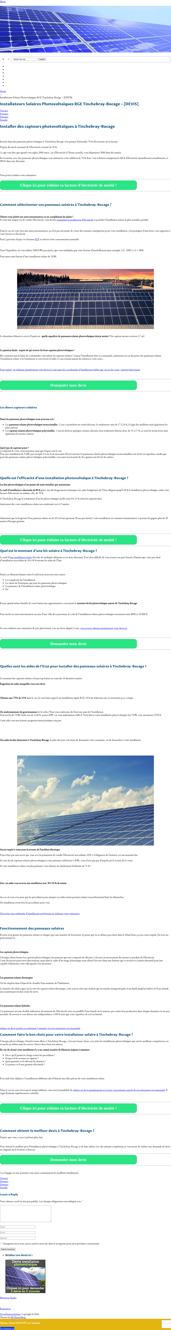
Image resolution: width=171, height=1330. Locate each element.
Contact (9, 85)
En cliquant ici (7, 1328)
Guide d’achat (12, 69)
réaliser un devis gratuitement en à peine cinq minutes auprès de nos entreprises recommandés (119, 1090)
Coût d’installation (15, 66)
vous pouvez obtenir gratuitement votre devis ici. (103, 628)
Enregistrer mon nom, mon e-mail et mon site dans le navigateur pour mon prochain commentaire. (51, 1243)
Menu (3, 1)
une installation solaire (21, 557)
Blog (7, 79)
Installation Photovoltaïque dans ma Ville (27, 76)
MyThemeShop (18, 1317)
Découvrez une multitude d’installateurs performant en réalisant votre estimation (40, 913)
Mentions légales (8, 1297)
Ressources (5, 1308)
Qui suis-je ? (11, 82)
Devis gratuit (12, 73)
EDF (37, 239)
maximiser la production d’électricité (75, 219)
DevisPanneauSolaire (10, 1314)
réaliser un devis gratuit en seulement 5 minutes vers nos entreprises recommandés (40, 1028)
